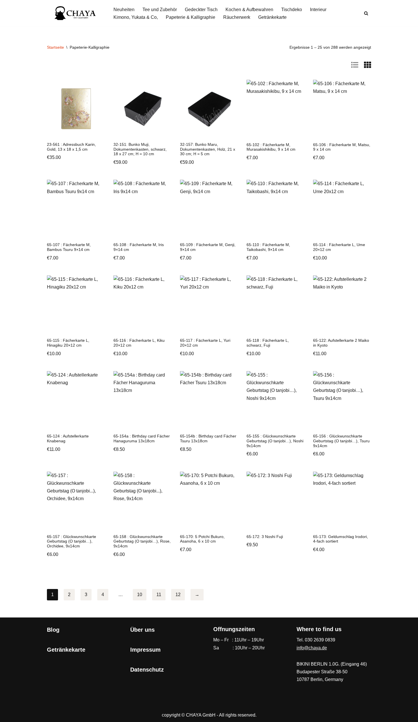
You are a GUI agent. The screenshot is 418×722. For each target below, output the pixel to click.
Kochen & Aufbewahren (249, 9)
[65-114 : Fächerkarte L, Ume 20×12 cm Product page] (342, 209)
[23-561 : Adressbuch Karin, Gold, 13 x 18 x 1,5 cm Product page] (76, 109)
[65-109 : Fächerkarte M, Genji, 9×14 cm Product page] (209, 209)
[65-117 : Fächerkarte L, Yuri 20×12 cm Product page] (209, 304)
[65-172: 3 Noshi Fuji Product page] (275, 501)
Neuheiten (123, 9)
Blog (53, 630)
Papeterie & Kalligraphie (190, 17)
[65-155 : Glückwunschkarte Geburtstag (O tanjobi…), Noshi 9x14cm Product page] (275, 400)
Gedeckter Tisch (201, 9)
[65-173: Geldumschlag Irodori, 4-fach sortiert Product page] (342, 501)
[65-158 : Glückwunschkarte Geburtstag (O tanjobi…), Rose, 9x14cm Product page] (142, 501)
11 (158, 594)
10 (139, 594)
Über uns (142, 630)
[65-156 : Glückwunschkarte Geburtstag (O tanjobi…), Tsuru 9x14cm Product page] (342, 400)
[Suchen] (366, 13)
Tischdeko (291, 9)
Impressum (145, 650)
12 (178, 594)
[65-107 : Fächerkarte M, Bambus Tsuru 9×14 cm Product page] (76, 209)
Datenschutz (147, 669)
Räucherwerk (236, 17)
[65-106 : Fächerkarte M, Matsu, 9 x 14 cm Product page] (342, 109)
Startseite (55, 47)
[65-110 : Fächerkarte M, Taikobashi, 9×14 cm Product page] (275, 209)
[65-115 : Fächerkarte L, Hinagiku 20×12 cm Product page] (76, 304)
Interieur (318, 9)
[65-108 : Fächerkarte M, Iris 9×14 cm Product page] (142, 209)
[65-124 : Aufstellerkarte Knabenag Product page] (76, 400)
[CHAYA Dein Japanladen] (75, 13)
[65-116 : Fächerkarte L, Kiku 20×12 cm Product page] (142, 304)
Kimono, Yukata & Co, (135, 17)
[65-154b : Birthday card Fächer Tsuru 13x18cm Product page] (209, 400)
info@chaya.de (312, 647)
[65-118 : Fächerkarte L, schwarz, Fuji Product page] (275, 304)
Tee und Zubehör (159, 9)
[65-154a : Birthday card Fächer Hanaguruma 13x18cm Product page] (142, 400)
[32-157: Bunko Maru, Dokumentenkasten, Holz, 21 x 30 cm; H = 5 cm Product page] (209, 109)
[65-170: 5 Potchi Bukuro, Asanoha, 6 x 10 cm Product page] (209, 501)
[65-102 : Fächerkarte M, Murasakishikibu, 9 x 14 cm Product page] (275, 109)
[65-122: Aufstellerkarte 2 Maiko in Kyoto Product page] (342, 304)
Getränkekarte (272, 17)
